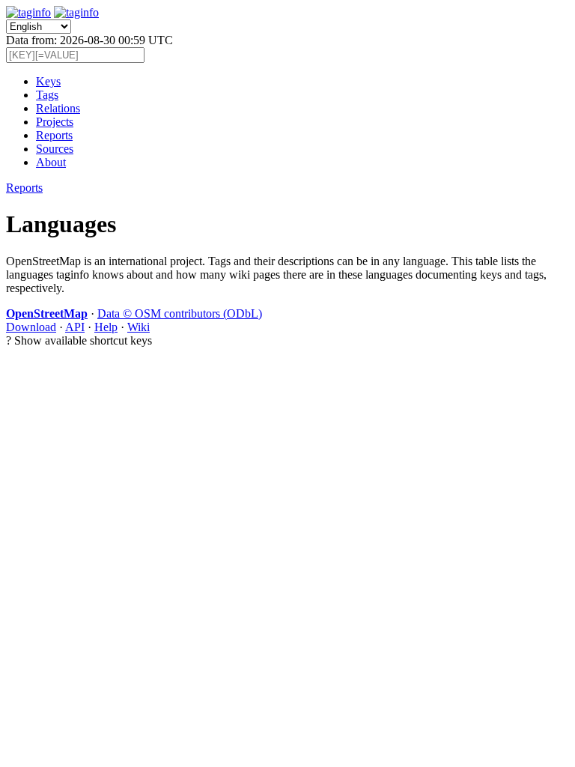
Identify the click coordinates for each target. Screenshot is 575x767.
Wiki (138, 327)
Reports (54, 135)
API (75, 327)
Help (106, 327)
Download (31, 327)
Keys (48, 81)
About (51, 162)
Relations (58, 108)
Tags (47, 94)
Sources (54, 148)
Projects (54, 121)
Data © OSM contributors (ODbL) (179, 313)
